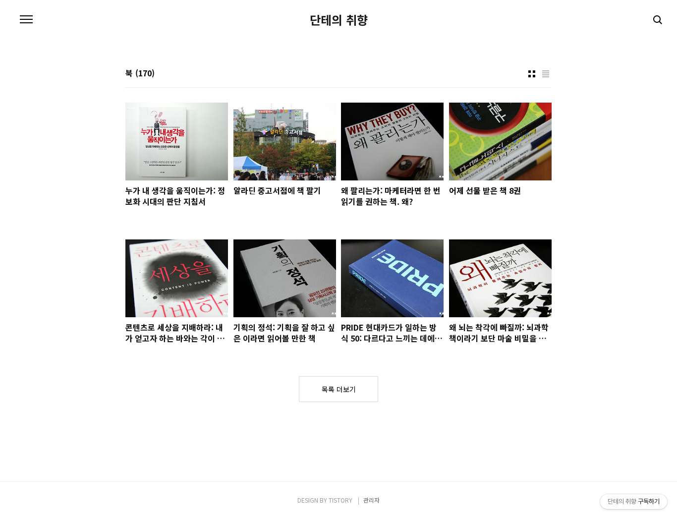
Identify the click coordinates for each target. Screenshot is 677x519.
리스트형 (546, 74)
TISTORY (340, 500)
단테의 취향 (339, 20)
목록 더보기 (339, 389)
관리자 (371, 500)
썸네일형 (532, 74)
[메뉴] (26, 20)
